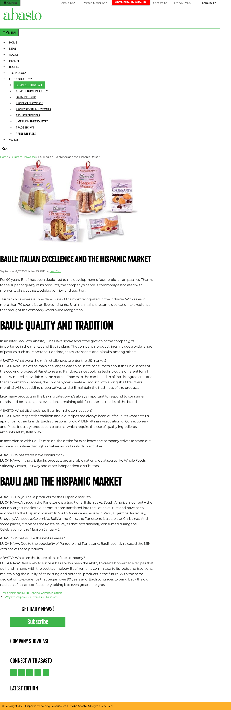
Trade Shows (25, 127)
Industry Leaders (28, 115)
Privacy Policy (182, 3)
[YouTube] (37, 672)
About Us (67, 3)
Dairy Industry (26, 97)
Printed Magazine (94, 3)
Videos (13, 139)
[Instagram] (29, 672)
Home (13, 42)
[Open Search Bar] (5, 149)
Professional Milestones (33, 109)
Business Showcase (29, 85)
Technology (17, 73)
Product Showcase (29, 103)
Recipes (14, 67)
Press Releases (26, 133)
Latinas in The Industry (32, 121)
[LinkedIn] (21, 672)
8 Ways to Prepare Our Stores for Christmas (30, 597)
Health (14, 61)
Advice (13, 54)
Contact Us (160, 3)
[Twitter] (13, 672)
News (12, 48)
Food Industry (19, 79)
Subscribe (37, 621)
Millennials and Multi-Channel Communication (32, 592)
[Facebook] (46, 672)
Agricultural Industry (32, 91)
